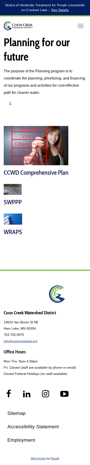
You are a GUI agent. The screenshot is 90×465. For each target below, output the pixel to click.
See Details (60, 10)
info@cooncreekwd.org (20, 341)
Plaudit (55, 458)
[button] (80, 26)
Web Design (38, 458)
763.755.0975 (14, 335)
